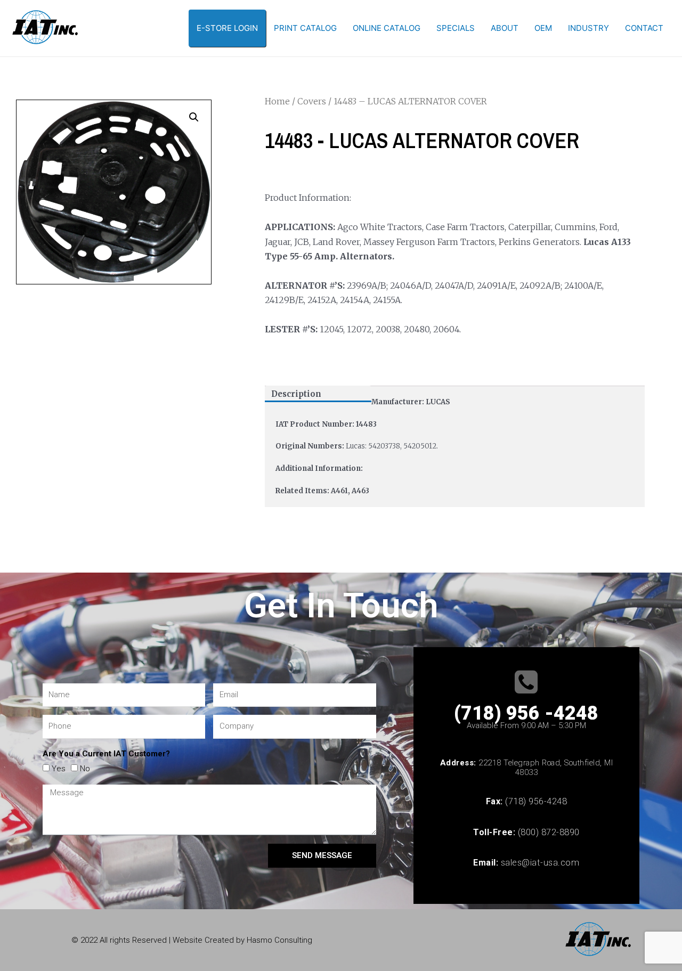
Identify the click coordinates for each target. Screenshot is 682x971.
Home (277, 101)
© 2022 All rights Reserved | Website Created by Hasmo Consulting (191, 940)
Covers (311, 101)
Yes (59, 768)
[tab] (318, 394)
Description (296, 394)
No (85, 768)
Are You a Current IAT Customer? (106, 753)
